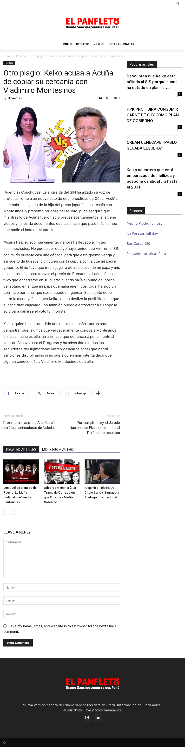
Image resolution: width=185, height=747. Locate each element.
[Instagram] (87, 718)
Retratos (82, 44)
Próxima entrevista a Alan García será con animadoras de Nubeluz (29, 425)
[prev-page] (6, 512)
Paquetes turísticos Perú (146, 253)
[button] (178, 3)
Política (21, 56)
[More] (98, 393)
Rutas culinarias (121, 44)
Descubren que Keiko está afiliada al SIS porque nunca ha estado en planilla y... (152, 82)
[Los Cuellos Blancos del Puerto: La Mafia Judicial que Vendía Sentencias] (21, 471)
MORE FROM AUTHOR (59, 450)
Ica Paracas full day (142, 233)
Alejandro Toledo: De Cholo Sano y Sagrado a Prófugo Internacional (102, 492)
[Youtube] (98, 718)
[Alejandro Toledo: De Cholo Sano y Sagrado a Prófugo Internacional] (102, 471)
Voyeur (99, 44)
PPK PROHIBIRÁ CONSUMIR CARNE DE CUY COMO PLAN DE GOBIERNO (153, 115)
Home (7, 56)
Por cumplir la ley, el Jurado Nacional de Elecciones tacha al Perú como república (95, 428)
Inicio (67, 44)
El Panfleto (15, 98)
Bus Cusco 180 (138, 243)
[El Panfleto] (92, 23)
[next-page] (14, 512)
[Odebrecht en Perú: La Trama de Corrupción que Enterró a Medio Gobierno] (61, 471)
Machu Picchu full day (144, 223)
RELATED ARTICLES (21, 450)
